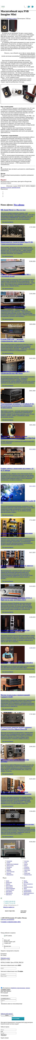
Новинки (8, 883)
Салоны (8, 862)
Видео (25, 865)
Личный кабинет (27, 891)
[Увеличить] (9, 31)
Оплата (25, 880)
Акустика (26, 861)
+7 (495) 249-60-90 (9, 901)
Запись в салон (10, 865)
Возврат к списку (12, 18)
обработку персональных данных (20, 988)
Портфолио (9, 867)
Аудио (25, 862)
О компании (9, 861)
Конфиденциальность (29, 893)
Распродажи (27, 873)
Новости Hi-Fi (9, 887)
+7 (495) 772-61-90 (9, 903)
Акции (25, 871)
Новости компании (10, 888)
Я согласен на (16, 988)
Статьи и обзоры (10, 890)
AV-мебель (26, 867)
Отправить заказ (5, 989)
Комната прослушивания (12, 864)
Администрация (27, 890)
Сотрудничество (10, 871)
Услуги (25, 885)
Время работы (10, 874)
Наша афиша (9, 891)
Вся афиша (19, 205)
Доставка (26, 882)
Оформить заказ (5, 958)
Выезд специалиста (28, 883)
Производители (28, 874)
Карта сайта (26, 894)
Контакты (9, 873)
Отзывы (8, 868)
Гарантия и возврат (28, 887)
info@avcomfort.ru (8, 907)
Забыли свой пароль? (7, 1013)
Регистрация (15, 1018)
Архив (25, 888)
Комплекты (27, 868)
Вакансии (9, 870)
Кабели (26, 864)
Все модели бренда (7, 222)
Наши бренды (9, 893)
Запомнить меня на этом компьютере (11, 1003)
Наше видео (9, 894)
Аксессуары (27, 870)
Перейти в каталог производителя (10, 187)
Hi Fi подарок (9, 885)
